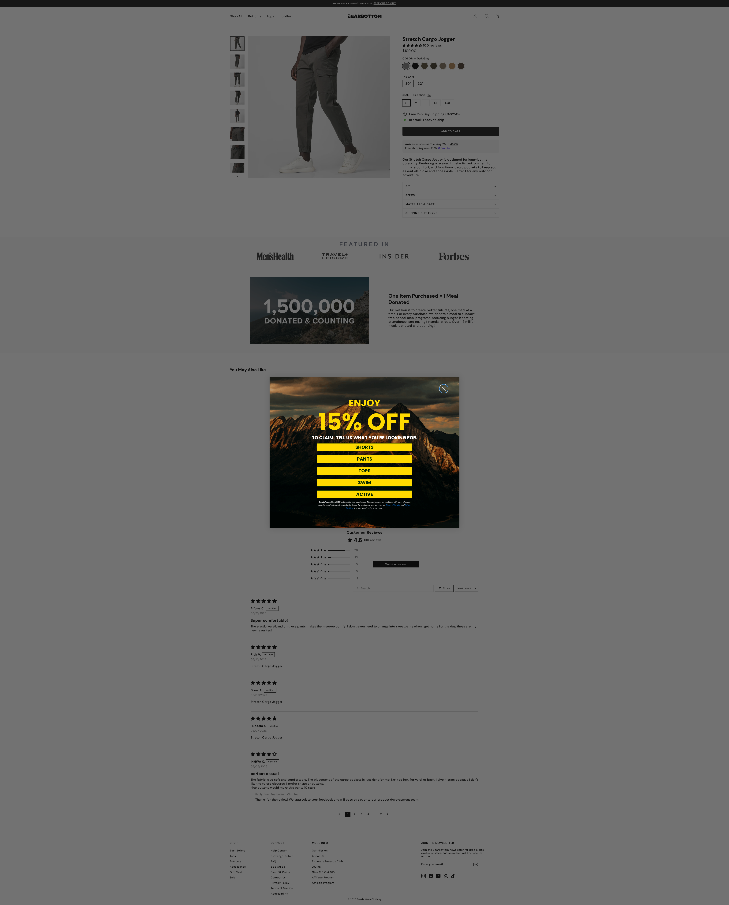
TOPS (364, 471)
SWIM (364, 482)
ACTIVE (364, 494)
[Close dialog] (443, 388)
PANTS (364, 459)
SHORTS (364, 447)
